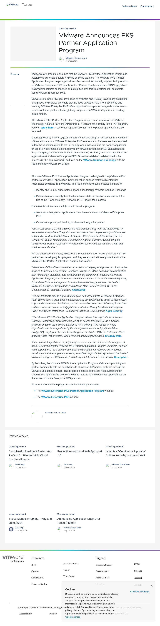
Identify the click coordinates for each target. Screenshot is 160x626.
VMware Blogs (129, 6)
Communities (146, 6)
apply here (47, 127)
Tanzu (27, 5)
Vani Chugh (20, 464)
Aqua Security (114, 311)
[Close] (151, 586)
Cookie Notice (72, 617)
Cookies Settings (139, 591)
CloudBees (78, 289)
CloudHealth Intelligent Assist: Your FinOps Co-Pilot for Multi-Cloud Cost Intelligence (30, 455)
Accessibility (25, 613)
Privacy (53, 613)
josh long (19, 528)
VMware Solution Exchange (99, 160)
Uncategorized (67, 28)
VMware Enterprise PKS (55, 397)
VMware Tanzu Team (76, 58)
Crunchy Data (113, 336)
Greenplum (120, 357)
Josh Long (68, 464)
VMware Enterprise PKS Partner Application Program (72, 390)
